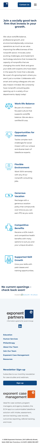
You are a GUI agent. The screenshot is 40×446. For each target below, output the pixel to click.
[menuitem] (20, 326)
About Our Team (10, 347)
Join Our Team (9, 351)
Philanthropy (9, 343)
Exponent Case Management (16, 355)
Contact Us (24, 5)
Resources (7, 359)
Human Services (10, 339)
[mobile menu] (35, 5)
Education (7, 335)
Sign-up (20, 383)
